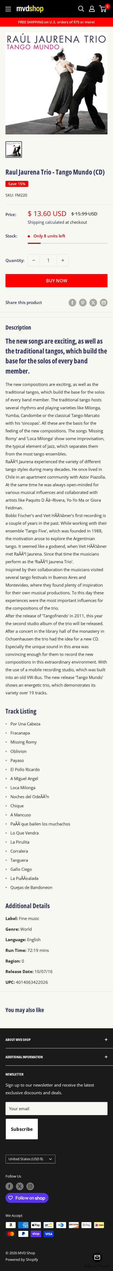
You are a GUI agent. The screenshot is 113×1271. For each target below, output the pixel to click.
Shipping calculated (46, 222)
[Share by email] (104, 302)
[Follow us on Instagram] (30, 1186)
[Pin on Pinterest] (83, 302)
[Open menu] (8, 9)
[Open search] (81, 9)
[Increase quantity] (63, 260)
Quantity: (14, 260)
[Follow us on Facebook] (9, 1186)
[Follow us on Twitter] (20, 1186)
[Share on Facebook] (72, 302)
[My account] (92, 9)
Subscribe (22, 1129)
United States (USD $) (26, 1158)
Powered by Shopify (21, 1259)
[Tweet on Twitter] (93, 302)
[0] (103, 8)
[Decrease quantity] (33, 260)
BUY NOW (56, 281)
